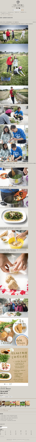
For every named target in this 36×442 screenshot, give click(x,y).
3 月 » (3, 436)
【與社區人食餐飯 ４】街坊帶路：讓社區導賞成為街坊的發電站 (9, 415)
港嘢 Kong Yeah (8, 388)
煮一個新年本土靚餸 (5, 410)
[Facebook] (16, 8)
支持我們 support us (10, 14)
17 (10, 433)
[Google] (18, 8)
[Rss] (19, 8)
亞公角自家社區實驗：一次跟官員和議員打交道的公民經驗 (8, 420)
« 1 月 (1, 436)
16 (5, 433)
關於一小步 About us (3, 12)
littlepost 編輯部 (3, 409)
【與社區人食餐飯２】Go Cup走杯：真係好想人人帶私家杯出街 (9, 416)
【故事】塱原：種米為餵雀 (4, 391)
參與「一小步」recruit (3, 14)
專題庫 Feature (17, 12)
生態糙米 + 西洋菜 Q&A (4, 393)
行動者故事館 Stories (23, 12)
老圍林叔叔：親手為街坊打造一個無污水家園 (6, 419)
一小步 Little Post (2, 388)
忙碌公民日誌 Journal (11, 12)
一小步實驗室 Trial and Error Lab (5, 13)
